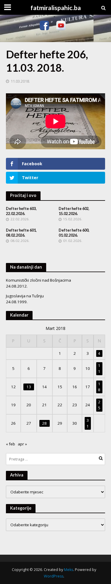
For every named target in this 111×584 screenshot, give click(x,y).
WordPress (53, 576)
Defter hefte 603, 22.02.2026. (21, 211)
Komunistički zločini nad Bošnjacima (38, 280)
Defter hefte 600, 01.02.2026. (74, 233)
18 (99, 386)
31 (87, 423)
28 (44, 423)
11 (99, 368)
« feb (10, 444)
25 (99, 404)
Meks (68, 569)
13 (28, 386)
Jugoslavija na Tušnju (25, 296)
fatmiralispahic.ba (55, 8)
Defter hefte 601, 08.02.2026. (21, 233)
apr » (22, 444)
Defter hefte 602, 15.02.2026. (74, 211)
